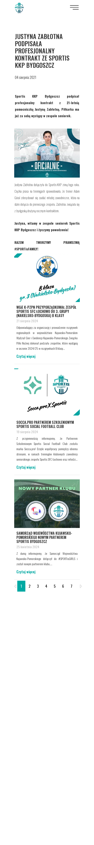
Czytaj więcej (25, 356)
